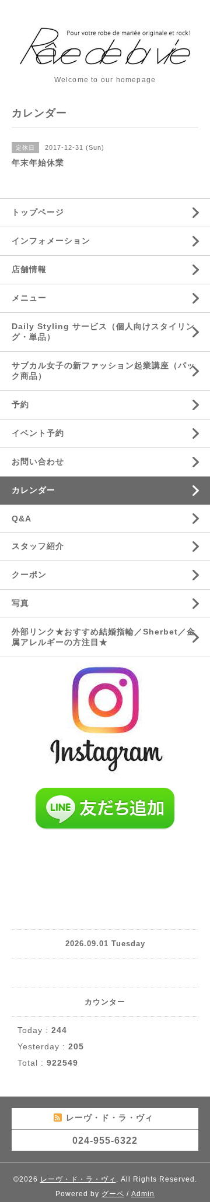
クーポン (29, 574)
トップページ (38, 212)
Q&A (22, 518)
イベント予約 (38, 433)
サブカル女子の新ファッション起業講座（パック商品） (103, 370)
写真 (20, 603)
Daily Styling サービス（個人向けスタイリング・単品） (103, 331)
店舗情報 (29, 269)
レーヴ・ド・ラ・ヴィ (78, 1179)
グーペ (113, 1194)
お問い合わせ (38, 461)
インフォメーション (51, 240)
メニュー (29, 297)
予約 (20, 404)
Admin (143, 1194)
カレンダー (33, 490)
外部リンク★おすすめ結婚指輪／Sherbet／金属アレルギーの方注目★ (103, 637)
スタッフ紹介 (38, 546)
